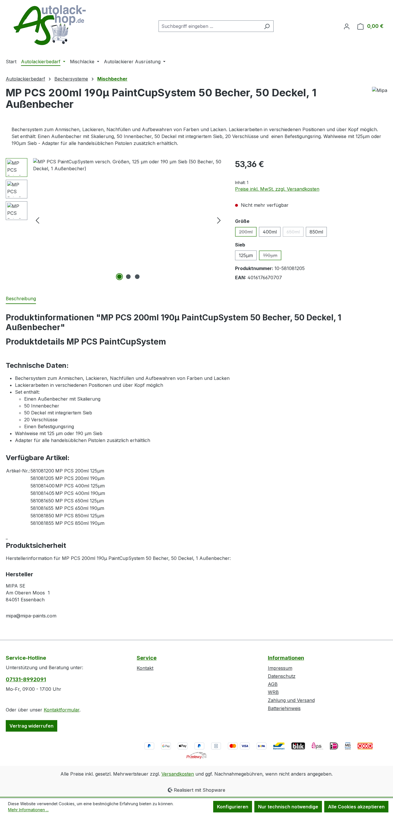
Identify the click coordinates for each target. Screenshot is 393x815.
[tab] (21, 299)
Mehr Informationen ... (28, 809)
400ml (270, 232)
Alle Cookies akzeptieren (356, 807)
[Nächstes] (219, 220)
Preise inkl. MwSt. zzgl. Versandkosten (277, 189)
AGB (273, 684)
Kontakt (145, 668)
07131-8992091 (26, 679)
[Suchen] (267, 26)
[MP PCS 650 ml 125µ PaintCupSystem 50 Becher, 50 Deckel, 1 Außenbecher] (128, 220)
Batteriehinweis (284, 708)
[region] (114, 220)
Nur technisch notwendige (288, 807)
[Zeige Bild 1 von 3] (119, 276)
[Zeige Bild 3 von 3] (137, 276)
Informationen (286, 658)
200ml (248, 233)
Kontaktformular (61, 710)
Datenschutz (281, 676)
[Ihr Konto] (347, 26)
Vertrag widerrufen (31, 726)
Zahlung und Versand (291, 700)
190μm (272, 256)
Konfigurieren (232, 807)
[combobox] (209, 26)
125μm (246, 255)
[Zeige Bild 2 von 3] (128, 276)
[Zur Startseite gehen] (49, 25)
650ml (295, 233)
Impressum (280, 668)
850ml (316, 232)
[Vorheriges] (37, 220)
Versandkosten (177, 774)
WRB (273, 692)
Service (147, 658)
